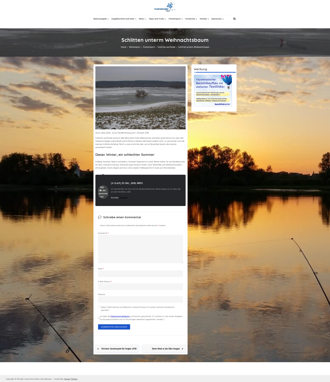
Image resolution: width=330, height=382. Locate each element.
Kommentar (103, 233)
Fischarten (190, 19)
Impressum (216, 19)
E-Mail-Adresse (105, 281)
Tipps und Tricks (156, 19)
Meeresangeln (100, 19)
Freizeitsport (175, 19)
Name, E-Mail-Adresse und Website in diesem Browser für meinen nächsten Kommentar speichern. (137, 309)
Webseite (123, 197)
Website (101, 294)
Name (101, 268)
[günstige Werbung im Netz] (213, 90)
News (141, 19)
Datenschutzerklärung (120, 316)
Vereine (203, 19)
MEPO (140, 183)
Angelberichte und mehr (122, 19)
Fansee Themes (70, 379)
